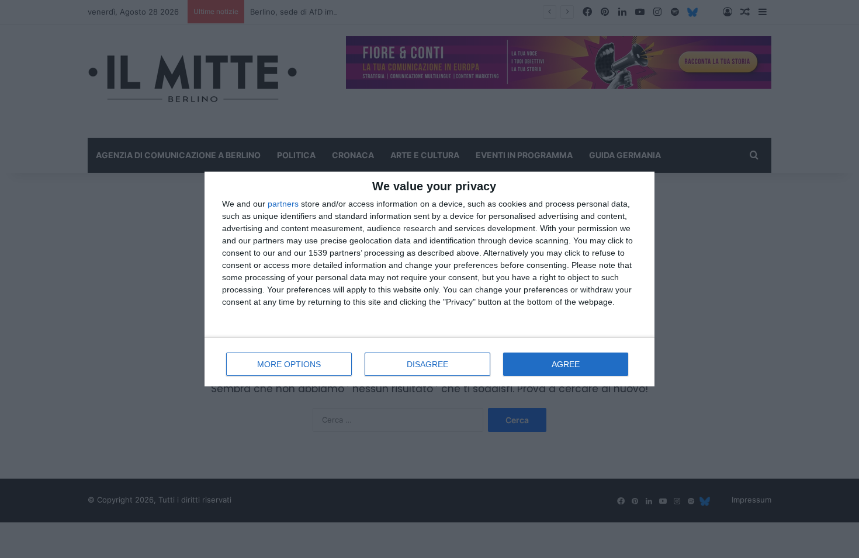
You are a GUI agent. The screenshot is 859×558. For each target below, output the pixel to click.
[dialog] (429, 279)
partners (283, 204)
